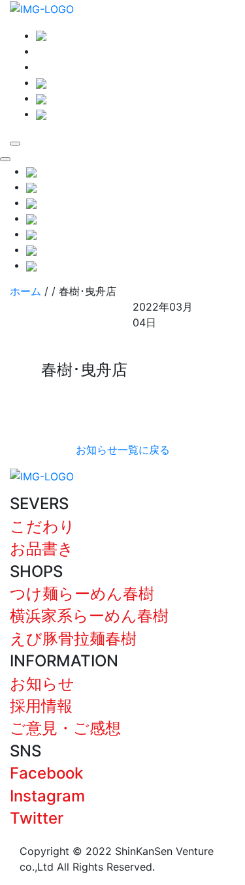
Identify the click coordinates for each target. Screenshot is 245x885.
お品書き (42, 548)
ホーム (25, 291)
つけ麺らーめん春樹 (82, 593)
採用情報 (41, 705)
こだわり (42, 526)
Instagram (47, 795)
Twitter (36, 818)
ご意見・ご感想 (65, 728)
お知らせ (42, 683)
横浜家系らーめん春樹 (89, 615)
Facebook (46, 773)
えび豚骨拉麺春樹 (73, 638)
